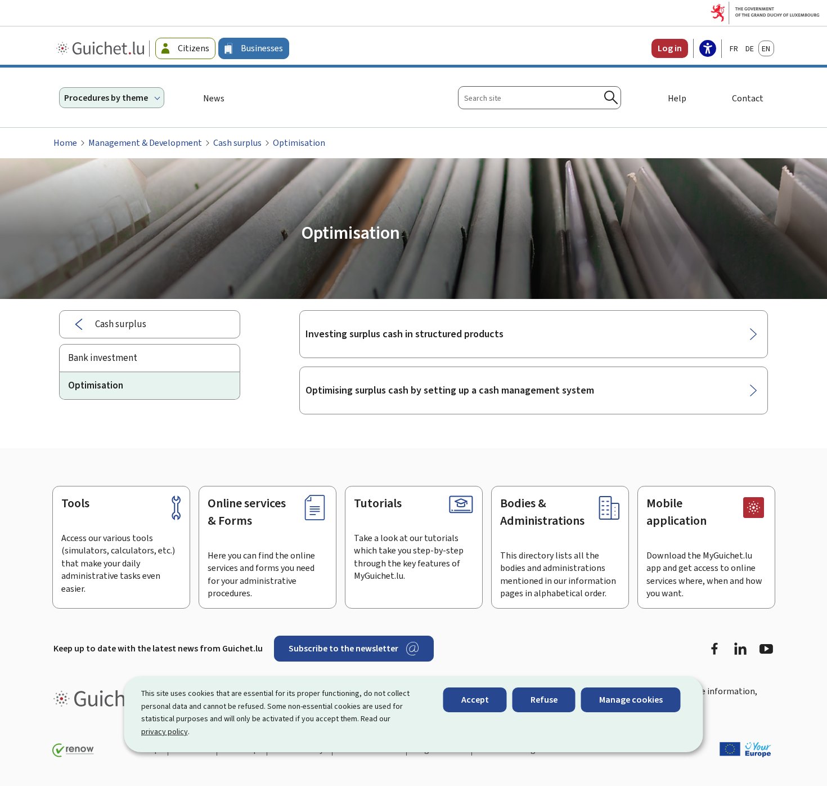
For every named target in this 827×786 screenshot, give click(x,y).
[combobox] (539, 97)
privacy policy (164, 731)
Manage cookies (631, 699)
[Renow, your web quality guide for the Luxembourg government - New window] (73, 750)
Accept (475, 699)
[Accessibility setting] (707, 49)
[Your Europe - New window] (745, 749)
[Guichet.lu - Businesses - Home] (101, 48)
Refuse (544, 699)
